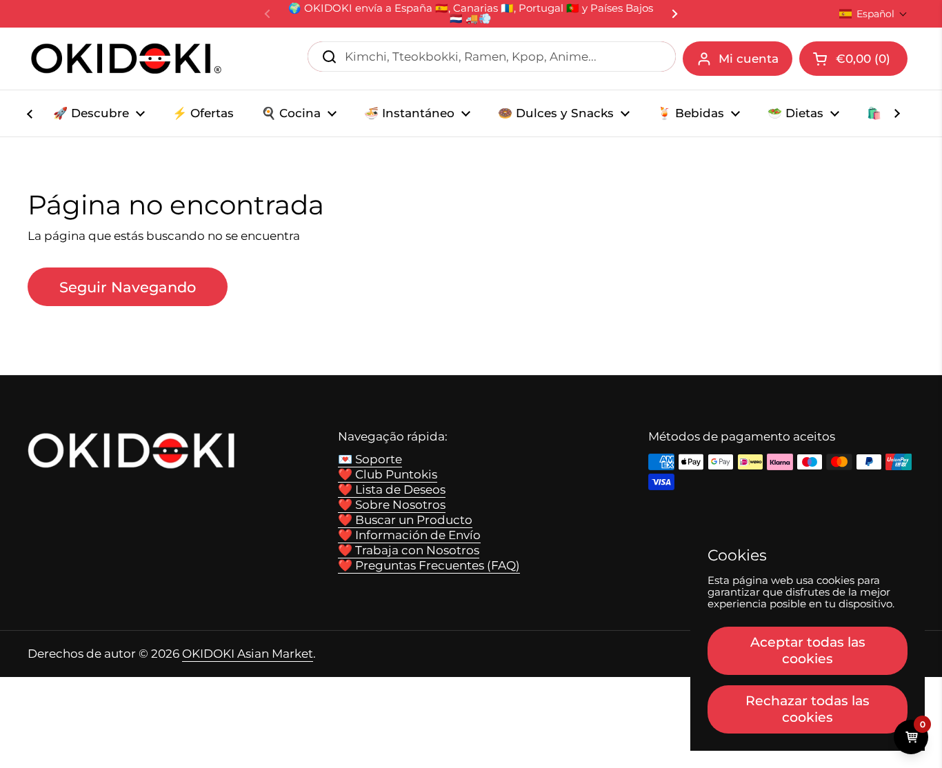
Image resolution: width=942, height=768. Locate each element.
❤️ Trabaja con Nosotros (408, 550)
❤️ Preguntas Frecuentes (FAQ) (429, 565)
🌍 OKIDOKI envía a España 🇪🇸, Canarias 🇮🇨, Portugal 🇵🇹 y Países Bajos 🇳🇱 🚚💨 (470, 13)
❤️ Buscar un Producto (405, 520)
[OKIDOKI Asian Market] (126, 58)
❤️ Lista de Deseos (391, 489)
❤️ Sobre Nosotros (391, 505)
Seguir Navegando (127, 287)
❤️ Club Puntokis (387, 474)
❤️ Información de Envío (409, 535)
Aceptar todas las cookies (807, 650)
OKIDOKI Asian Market (247, 653)
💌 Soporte (370, 459)
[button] (873, 14)
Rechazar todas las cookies (807, 708)
